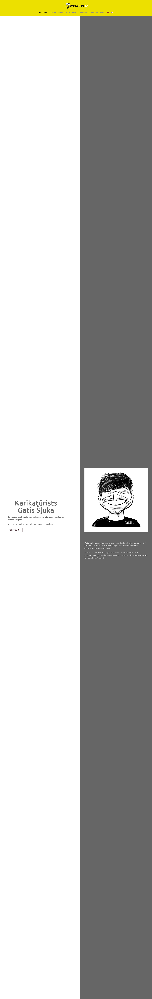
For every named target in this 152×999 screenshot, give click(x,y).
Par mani (53, 12)
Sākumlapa (43, 12)
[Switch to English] (112, 14)
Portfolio (14, 530)
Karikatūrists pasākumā (67, 12)
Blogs (102, 12)
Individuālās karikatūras (89, 12)
